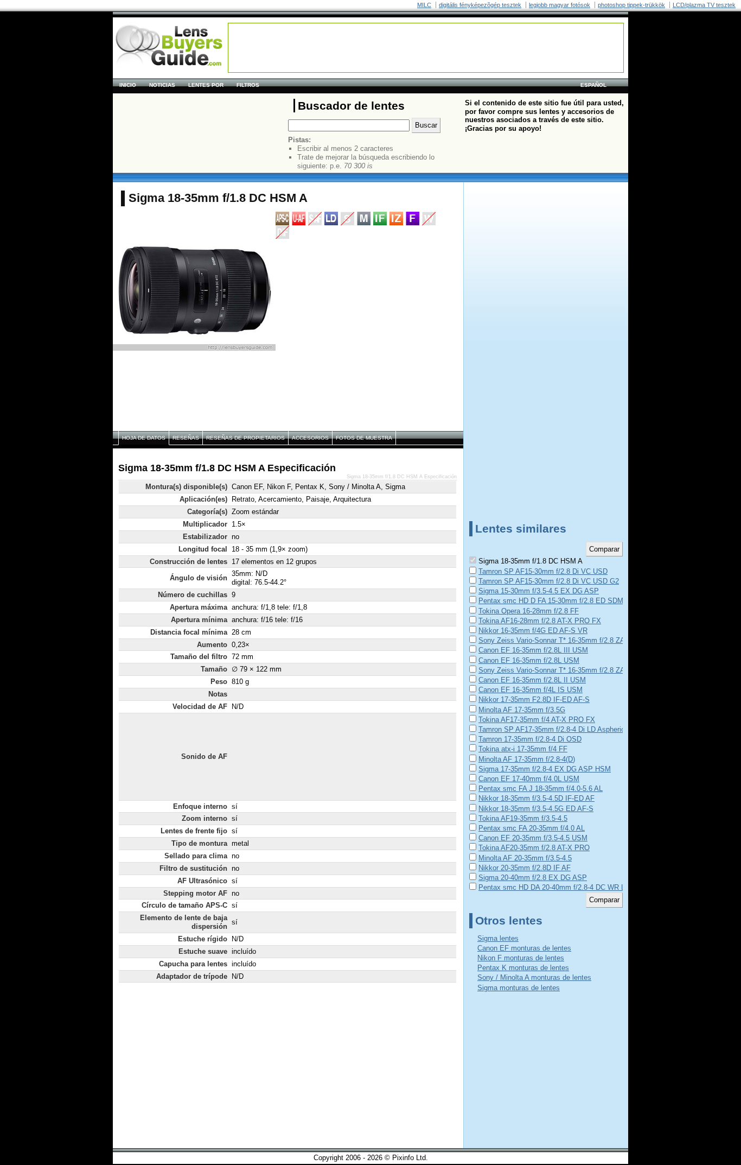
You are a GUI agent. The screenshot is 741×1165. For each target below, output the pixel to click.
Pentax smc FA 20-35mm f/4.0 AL (531, 828)
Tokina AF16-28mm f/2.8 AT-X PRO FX (539, 621)
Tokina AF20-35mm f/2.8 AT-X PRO (534, 848)
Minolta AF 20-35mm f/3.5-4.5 (525, 858)
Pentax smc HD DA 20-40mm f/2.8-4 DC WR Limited (561, 887)
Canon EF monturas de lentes (524, 948)
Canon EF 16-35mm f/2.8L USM (528, 660)
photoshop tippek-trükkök (631, 5)
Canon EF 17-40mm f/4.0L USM (528, 779)
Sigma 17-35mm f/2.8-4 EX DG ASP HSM (544, 769)
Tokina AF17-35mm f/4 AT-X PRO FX (536, 720)
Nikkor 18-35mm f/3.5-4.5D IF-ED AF (536, 798)
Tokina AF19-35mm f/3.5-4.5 (522, 818)
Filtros (248, 85)
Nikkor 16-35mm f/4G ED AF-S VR (532, 630)
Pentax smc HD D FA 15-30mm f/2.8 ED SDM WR (557, 601)
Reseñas (186, 438)
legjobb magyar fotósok (559, 5)
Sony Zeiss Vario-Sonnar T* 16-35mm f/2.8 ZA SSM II (563, 670)
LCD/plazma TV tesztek (704, 5)
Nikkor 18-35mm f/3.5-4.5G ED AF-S (535, 809)
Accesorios (310, 438)
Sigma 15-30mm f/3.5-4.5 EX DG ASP (538, 591)
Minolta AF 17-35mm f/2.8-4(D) (526, 759)
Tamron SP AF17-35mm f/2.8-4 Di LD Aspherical (554, 729)
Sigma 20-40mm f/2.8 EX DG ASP (532, 877)
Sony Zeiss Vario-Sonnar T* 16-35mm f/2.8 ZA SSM (560, 640)
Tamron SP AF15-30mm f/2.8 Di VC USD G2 (548, 581)
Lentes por (205, 85)
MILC (424, 5)
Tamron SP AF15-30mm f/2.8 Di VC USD (543, 571)
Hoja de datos (143, 438)
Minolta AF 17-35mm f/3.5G (521, 710)
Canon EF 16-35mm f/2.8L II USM (532, 680)
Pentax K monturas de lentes (523, 968)
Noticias (162, 85)
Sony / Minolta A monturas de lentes (534, 977)
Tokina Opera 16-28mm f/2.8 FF (528, 611)
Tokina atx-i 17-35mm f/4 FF (522, 749)
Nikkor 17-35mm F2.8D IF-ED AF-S (534, 699)
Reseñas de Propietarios (245, 438)
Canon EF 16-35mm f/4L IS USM (530, 690)
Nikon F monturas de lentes (520, 958)
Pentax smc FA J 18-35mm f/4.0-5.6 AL (540, 788)
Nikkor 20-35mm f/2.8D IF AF (524, 868)
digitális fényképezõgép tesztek (480, 5)
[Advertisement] (425, 47)
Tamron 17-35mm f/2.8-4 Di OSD (530, 739)
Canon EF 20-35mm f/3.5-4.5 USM (532, 838)
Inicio (127, 85)
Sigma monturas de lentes (518, 988)
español (593, 85)
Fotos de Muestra (364, 438)
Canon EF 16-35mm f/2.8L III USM (533, 650)
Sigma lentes (498, 938)
